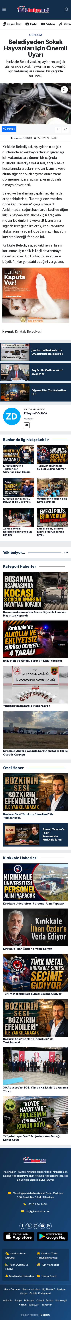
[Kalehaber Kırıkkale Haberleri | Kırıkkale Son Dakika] (34, 10)
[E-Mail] (27, 425)
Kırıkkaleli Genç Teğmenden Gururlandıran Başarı (16, 469)
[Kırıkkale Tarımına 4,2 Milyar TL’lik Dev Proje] (18, 487)
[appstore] (19, 1237)
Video (50, 24)
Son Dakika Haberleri (21, 1276)
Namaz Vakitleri (31, 1289)
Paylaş (11, 128)
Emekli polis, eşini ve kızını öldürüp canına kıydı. (50, 531)
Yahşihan (47, 1304)
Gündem (35, 35)
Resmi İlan (13, 24)
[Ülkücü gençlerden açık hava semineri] (52, 487)
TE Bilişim (44, 1314)
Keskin (23, 1304)
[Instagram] (36, 1226)
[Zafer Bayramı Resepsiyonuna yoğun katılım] (18, 517)
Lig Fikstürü (48, 1289)
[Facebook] (22, 1226)
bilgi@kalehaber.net (38, 1211)
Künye (23, 1293)
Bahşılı (18, 1300)
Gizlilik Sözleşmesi (40, 1293)
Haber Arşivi (49, 1276)
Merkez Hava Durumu (15, 1255)
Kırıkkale (8, 1300)
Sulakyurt (34, 1304)
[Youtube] (42, 1226)
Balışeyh (29, 1300)
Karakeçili (61, 1300)
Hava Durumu (12, 1289)
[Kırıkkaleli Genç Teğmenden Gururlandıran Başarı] (18, 454)
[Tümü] (66, 552)
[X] (29, 1226)
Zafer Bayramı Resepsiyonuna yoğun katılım (17, 531)
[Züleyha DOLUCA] (12, 416)
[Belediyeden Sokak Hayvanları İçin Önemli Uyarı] (35, 104)
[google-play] (52, 1237)
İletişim (61, 1289)
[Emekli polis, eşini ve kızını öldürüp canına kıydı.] (52, 517)
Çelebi (40, 1300)
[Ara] (67, 9)
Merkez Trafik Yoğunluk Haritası (47, 1255)
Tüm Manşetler (50, 1264)
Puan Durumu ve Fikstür (17, 1266)
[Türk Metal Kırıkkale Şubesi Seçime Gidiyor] (52, 454)
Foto (33, 24)
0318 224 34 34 (38, 1204)
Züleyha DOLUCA (23, 138)
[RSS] (49, 1226)
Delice (50, 1300)
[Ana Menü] (4, 9)
